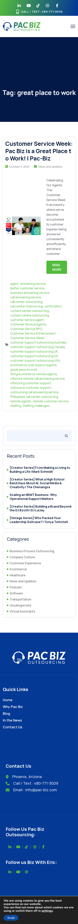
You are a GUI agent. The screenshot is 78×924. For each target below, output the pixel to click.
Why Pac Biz (13, 706)
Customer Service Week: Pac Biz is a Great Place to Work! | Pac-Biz (39, 151)
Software (16, 593)
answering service (33, 284)
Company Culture (22, 557)
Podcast (16, 587)
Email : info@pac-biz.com (35, 789)
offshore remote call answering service (37, 378)
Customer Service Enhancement (32, 333)
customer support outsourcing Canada (37, 347)
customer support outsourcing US (34, 356)
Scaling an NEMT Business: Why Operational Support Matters (33, 497)
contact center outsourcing (29, 311)
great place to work (23, 369)
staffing (15, 406)
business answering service (29, 293)
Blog (6, 713)
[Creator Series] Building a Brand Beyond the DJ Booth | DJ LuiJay (40, 508)
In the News (12, 720)
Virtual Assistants (22, 611)
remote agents (20, 401)
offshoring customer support (30, 383)
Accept (11, 917)
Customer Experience (25, 563)
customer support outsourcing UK (34, 351)
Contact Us (12, 727)
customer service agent (27, 320)
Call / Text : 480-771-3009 (35, 783)
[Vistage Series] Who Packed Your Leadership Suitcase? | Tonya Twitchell (39, 520)
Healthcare (18, 575)
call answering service (25, 297)
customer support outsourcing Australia (38, 342)
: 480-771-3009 (51, 11)
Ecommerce (18, 569)
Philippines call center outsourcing (34, 397)
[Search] (66, 435)
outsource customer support (30, 388)
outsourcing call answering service (34, 392)
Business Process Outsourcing (32, 551)
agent (14, 284)
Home (7, 700)
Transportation (20, 599)
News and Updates (50, 166)
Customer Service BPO (26, 329)
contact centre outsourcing (29, 315)
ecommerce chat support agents (33, 365)
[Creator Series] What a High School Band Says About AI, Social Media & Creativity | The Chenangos (37, 483)
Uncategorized (20, 605)
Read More (56, 267)
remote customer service (51, 401)
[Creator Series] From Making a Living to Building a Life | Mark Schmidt (40, 470)
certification (53, 306)
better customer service (27, 288)
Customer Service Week (27, 338)
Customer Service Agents (28, 324)
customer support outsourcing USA (35, 360)
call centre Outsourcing (26, 306)
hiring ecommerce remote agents (33, 374)
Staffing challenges (36, 406)
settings (47, 911)
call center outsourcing (26, 302)
